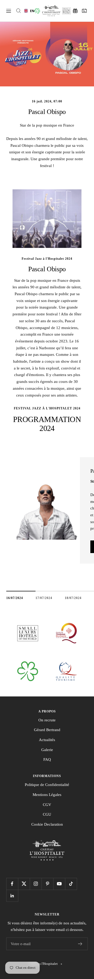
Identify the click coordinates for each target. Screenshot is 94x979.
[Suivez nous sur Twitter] (24, 884)
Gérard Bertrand (47, 730)
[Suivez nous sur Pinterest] (47, 884)
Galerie (47, 750)
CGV (47, 805)
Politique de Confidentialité (47, 785)
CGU (47, 814)
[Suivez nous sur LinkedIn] (12, 896)
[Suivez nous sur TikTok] (71, 884)
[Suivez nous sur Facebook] (12, 884)
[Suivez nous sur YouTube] (59, 884)
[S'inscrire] (80, 944)
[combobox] (27, 10)
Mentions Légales (47, 795)
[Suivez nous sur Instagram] (36, 884)
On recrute (47, 720)
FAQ (47, 759)
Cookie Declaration (47, 824)
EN (30, 11)
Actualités (47, 740)
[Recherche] (18, 10)
